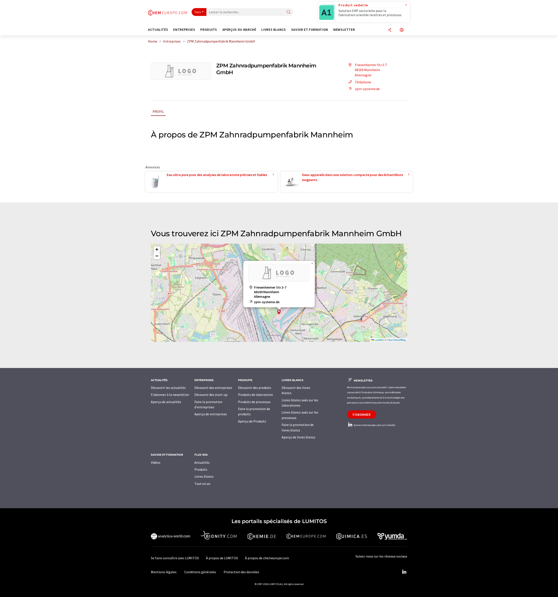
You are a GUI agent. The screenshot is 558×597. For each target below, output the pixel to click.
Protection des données (241, 572)
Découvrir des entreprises (213, 387)
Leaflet (378, 340)
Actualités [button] (158, 29)
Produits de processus (254, 402)
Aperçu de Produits (252, 421)
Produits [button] (208, 29)
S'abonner (361, 414)
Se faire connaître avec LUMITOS (175, 558)
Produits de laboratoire (255, 394)
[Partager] (390, 30)
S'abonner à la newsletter (170, 394)
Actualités (202, 462)
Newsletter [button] (344, 29)
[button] (279, 312)
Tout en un (202, 483)
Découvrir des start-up (211, 394)
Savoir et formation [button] (309, 29)
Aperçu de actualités (166, 402)
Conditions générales (200, 572)
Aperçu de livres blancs (298, 437)
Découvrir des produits (254, 387)
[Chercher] (289, 12)
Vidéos (155, 462)
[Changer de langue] (402, 30)
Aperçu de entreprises (210, 414)
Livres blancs (204, 476)
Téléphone (363, 82)
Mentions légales (164, 572)
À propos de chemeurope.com (267, 558)
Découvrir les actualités (168, 387)
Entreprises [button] (184, 29)
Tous (197, 12)
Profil (158, 111)
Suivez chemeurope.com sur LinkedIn (374, 425)
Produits (200, 469)
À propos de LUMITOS (222, 558)
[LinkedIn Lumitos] (404, 572)
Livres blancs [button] (273, 29)
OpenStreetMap (396, 340)
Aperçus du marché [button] (239, 29)
